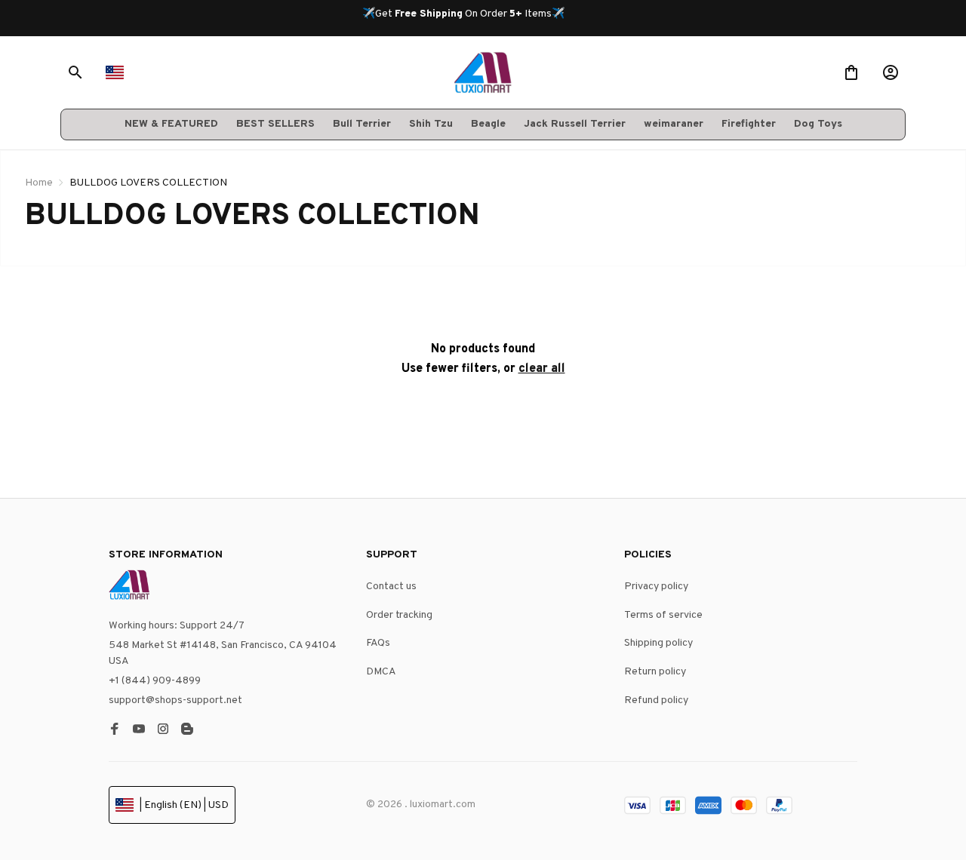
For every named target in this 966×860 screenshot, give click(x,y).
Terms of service (663, 615)
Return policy (655, 671)
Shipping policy (658, 643)
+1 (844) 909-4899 (155, 680)
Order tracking (399, 615)
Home (39, 183)
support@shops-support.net (175, 700)
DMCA (381, 671)
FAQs (378, 643)
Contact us (391, 586)
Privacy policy (656, 586)
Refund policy (656, 700)
